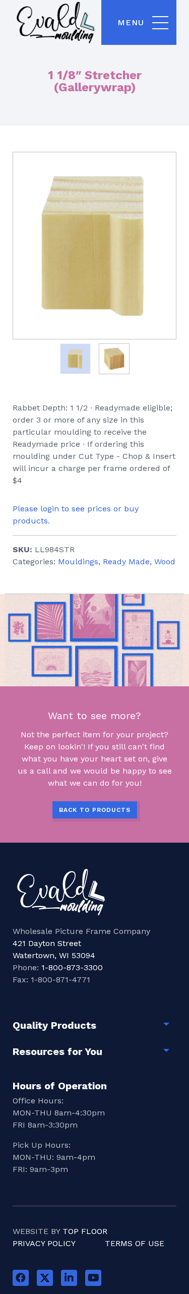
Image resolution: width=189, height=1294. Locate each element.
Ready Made (126, 561)
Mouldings (78, 561)
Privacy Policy (44, 1243)
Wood (164, 561)
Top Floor (84, 1231)
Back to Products (95, 809)
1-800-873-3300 (72, 967)
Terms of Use (134, 1243)
